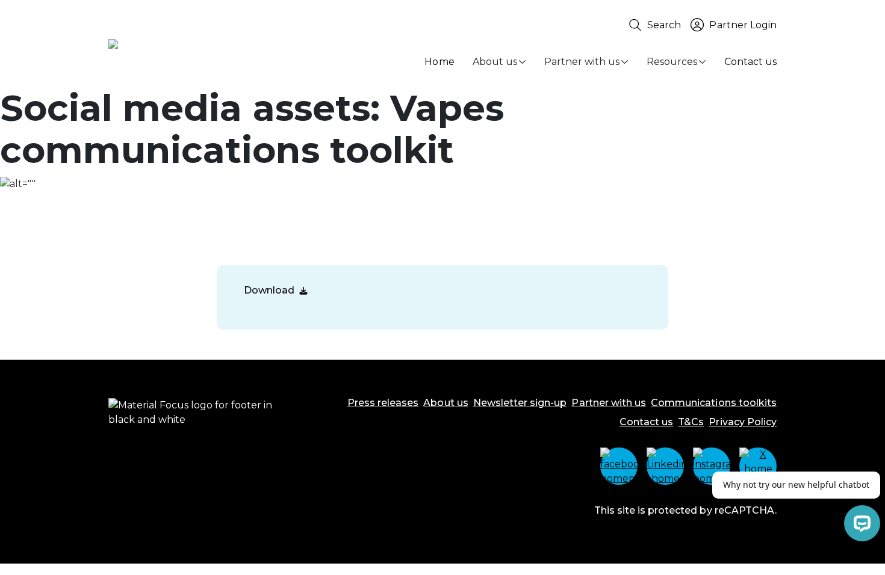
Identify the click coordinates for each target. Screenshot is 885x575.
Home (439, 61)
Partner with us (582, 61)
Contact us (750, 61)
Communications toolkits (714, 402)
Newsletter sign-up (520, 402)
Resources (672, 61)
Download (269, 290)
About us (495, 61)
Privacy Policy (743, 422)
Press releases (383, 402)
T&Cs (691, 422)
